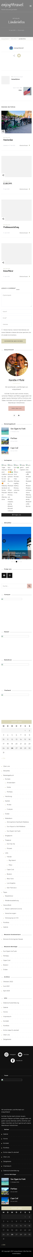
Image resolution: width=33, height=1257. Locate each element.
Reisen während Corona (13, 909)
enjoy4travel (12, 5)
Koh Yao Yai (11, 844)
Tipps (5, 892)
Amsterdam (8, 140)
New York (10, 878)
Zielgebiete (7, 1039)
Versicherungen (10, 913)
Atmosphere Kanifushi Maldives (18, 822)
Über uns (6, 766)
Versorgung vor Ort (11, 918)
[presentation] (4, 541)
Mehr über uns (16, 408)
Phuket (9, 848)
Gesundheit (7, 905)
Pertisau (14, 438)
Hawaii (9, 857)
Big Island (12, 860)
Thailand (8, 840)
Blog (23, 553)
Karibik (7, 801)
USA (9, 553)
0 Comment (21, 30)
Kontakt (6, 1021)
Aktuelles (16, 18)
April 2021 (6, 991)
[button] (21, 561)
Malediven (8, 818)
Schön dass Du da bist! (11, 1030)
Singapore (8, 835)
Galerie (5, 927)
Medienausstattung (11, 227)
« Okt (3, 758)
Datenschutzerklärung (11, 1003)
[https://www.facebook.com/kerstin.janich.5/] (4, 575)
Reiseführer (8, 271)
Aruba (9, 804)
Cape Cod (14, 448)
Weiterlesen (24, 145)
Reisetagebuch (16, 553)
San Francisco (11, 888)
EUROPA (7, 183)
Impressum (7, 1016)
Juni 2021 (6, 986)
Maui (10, 865)
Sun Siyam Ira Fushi (18, 429)
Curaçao (10, 809)
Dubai (7, 814)
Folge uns (17, 515)
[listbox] (16, 544)
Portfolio (6, 922)
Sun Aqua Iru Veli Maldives (16, 826)
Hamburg (8, 796)
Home (5, 1012)
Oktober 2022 (8, 981)
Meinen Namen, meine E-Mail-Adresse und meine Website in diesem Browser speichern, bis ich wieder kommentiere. (16, 332)
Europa (7, 779)
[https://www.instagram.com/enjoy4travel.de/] (9, 575)
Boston (9, 874)
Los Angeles (11, 883)
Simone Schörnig (9, 939)
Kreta (9, 787)
